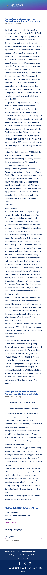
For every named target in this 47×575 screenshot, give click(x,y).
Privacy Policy (22, 558)
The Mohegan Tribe (27, 555)
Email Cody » (10, 522)
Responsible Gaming (30, 551)
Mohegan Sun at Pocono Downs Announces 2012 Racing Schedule (21, 392)
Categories (9, 536)
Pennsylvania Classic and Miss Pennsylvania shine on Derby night (22, 19)
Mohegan (12, 555)
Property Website (12, 551)
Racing (18, 24)
